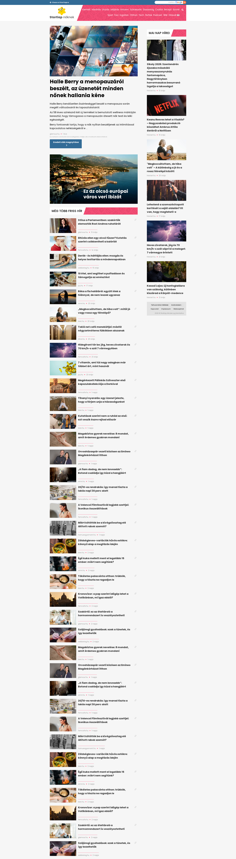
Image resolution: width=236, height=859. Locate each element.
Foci (116, 15)
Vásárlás (96, 9)
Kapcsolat (155, 309)
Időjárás (115, 9)
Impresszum (166, 309)
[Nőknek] (63, 13)
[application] (94, 179)
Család (159, 9)
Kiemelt (86, 9)
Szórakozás (136, 9)
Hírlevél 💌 (174, 15)
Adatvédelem (176, 305)
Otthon (133, 15)
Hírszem (124, 9)
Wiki (165, 15)
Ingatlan (124, 15)
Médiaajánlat (179, 309)
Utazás (105, 9)
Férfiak (148, 15)
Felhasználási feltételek (159, 305)
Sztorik (176, 9)
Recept (168, 9)
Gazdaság (148, 9)
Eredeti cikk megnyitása (66, 142)
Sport (110, 15)
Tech (141, 15)
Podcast (157, 15)
